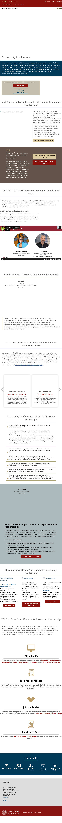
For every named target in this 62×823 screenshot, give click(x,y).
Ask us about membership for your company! (49, 713)
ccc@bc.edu (46, 590)
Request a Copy (52, 602)
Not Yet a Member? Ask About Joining (44, 162)
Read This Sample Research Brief (43, 141)
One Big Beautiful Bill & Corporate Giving (8, 585)
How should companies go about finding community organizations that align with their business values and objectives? (31, 470)
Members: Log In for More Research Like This (44, 156)
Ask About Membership (20, 91)
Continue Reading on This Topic (31, 556)
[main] (31, 415)
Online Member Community (17, 394)
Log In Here (20, 85)
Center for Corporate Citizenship (10, 8)
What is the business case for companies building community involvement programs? (29, 426)
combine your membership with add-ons (25, 736)
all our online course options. (51, 662)
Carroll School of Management (13, 5)
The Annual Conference (45, 394)
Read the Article (9, 605)
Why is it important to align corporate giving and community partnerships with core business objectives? (29, 464)
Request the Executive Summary (31, 604)
